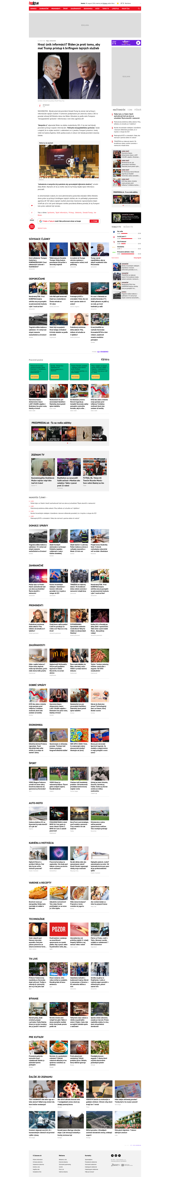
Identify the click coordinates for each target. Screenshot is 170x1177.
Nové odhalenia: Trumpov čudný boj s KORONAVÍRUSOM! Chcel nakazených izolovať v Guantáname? (38, 262)
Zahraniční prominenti (55, 633)
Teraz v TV (116, 227)
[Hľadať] (139, 8)
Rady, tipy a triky (74, 870)
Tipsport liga (94, 793)
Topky (47, 40)
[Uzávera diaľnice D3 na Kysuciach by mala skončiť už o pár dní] (38, 813)
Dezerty (72, 908)
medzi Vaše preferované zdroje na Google (62, 221)
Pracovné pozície (36, 360)
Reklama (62, 1155)
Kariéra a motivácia (41, 842)
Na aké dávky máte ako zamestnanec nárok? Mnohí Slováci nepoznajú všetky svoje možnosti (79, 865)
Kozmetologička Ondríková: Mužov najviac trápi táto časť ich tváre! (42, 480)
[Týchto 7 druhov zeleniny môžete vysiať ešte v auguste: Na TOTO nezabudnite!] (100, 655)
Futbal (84, 485)
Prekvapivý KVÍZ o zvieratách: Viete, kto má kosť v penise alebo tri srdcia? (55, 518)
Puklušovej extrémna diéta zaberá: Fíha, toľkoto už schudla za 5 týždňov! (55, 508)
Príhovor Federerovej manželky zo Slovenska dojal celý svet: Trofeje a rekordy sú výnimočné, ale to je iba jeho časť (37, 982)
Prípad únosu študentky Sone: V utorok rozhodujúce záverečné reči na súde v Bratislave (99, 548)
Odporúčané (94, 947)
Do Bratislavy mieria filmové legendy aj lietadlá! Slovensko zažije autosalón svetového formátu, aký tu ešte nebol (79, 404)
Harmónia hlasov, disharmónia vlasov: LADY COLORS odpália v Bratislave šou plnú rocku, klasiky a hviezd (38, 404)
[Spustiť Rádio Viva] (126, 41)
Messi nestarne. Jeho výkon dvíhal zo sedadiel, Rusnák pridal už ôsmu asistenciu (58, 981)
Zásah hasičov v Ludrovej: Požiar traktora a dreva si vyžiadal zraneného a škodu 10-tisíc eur (79, 548)
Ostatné (52, 791)
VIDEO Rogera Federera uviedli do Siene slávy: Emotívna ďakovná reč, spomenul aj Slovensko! (37, 785)
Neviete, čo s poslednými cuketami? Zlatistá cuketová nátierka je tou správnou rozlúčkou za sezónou (58, 1060)
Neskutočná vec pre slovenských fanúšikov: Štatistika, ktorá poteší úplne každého (58, 403)
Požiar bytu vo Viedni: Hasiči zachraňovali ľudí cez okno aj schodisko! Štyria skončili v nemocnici (63, 503)
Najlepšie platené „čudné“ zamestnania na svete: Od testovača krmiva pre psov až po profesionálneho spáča (100, 866)
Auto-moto (36, 803)
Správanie (50, 212)
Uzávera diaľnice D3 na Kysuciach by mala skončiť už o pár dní (38, 824)
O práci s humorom (33, 870)
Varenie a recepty (40, 882)
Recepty (31, 1067)
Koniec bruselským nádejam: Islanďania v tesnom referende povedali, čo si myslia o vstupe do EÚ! (63, 513)
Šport (65, 9)
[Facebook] (112, 1155)
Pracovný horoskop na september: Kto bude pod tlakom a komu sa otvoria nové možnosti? (59, 865)
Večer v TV (128, 227)
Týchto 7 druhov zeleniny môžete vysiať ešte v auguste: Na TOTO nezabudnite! (99, 667)
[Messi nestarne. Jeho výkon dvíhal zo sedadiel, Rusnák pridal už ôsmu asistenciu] (59, 969)
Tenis (30, 791)
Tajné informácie (61, 212)
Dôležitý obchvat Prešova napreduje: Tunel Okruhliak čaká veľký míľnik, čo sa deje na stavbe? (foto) (38, 748)
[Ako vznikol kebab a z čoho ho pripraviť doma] (100, 893)
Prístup (71, 212)
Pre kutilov (36, 1037)
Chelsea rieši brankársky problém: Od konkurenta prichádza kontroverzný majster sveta (78, 785)
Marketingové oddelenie (91, 1169)
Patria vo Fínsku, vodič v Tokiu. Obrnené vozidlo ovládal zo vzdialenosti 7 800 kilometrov (99, 941)
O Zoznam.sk (37, 1155)
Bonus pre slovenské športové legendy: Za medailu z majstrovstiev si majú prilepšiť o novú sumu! (99, 748)
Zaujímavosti (76, 9)
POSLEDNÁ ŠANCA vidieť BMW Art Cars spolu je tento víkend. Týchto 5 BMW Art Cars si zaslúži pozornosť (58, 826)
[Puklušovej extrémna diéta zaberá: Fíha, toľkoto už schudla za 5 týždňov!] (38, 616)
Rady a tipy (93, 906)
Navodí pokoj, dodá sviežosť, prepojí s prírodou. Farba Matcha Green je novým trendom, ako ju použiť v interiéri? (38, 1022)
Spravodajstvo (88, 1159)
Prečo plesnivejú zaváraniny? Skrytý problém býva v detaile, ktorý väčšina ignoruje (78, 1059)
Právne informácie (37, 1159)
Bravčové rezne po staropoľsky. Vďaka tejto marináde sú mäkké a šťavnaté (37, 905)
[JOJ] (113, 237)
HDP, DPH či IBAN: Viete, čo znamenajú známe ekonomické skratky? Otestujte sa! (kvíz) (78, 747)
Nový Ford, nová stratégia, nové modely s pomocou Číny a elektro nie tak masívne (79, 825)
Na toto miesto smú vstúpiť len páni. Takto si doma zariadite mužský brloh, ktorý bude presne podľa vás (58, 1022)
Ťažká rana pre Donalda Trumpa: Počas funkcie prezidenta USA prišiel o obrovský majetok (58, 261)
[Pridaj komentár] (32, 206)
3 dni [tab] (130, 110)
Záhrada (93, 1065)
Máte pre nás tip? (89, 1172)
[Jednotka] (113, 242)
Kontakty (88, 1155)
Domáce (33, 9)
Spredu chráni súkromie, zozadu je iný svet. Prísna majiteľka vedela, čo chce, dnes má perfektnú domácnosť (100, 1022)
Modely (72, 831)
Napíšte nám (36, 1169)
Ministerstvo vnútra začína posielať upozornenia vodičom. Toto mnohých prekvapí (99, 825)
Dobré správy (37, 685)
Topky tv (105, 9)
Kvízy (97, 9)
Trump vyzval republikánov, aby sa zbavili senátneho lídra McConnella (99, 261)
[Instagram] (116, 1155)
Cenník (61, 1167)
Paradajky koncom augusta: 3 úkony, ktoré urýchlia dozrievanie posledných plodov (99, 1059)
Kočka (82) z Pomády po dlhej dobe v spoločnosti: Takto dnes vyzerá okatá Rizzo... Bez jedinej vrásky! (99, 628)
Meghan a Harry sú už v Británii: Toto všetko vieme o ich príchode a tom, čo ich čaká (130, 218)
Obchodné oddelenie (90, 1164)
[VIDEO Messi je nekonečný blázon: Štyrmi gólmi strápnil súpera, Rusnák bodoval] (59, 773)
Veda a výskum (32, 949)
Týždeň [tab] (137, 110)
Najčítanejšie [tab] (119, 110)
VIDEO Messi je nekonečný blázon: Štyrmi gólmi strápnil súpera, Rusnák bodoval (59, 785)
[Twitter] (119, 1155)
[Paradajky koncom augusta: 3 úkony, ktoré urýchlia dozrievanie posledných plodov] (100, 1047)
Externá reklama (63, 1162)
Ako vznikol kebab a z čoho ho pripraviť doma (99, 903)
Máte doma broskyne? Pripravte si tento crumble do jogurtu (78, 904)
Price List (61, 1169)
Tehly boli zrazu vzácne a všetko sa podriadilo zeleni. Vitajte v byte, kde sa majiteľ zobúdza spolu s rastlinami (79, 1022)
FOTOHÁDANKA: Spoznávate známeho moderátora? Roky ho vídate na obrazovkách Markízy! (78, 628)
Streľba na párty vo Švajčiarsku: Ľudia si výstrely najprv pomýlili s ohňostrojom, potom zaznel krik (100, 982)
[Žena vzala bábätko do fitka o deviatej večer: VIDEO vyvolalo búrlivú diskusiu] (79, 655)
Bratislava (93, 553)
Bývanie (33, 998)
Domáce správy (38, 525)
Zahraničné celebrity (128, 214)
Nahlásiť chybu (42, 228)
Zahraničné (43, 9)
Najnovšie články (37, 497)
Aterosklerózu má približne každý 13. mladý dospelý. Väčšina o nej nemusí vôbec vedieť (79, 941)
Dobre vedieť (32, 410)
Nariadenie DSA (37, 1172)
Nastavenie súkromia (38, 1164)
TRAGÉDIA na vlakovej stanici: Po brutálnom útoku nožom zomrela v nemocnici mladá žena (78, 587)
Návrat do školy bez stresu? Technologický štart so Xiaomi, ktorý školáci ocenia (98, 707)
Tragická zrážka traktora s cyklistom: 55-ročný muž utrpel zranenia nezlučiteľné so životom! (38, 548)
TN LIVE (33, 958)
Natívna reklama (63, 1172)
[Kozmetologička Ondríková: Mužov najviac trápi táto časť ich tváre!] (43, 467)
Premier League (74, 791)
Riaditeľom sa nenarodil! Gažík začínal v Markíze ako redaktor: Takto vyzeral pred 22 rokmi (68, 482)
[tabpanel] (126, 129)
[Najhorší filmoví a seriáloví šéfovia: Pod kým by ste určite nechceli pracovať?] (38, 853)
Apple (51, 949)
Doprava (31, 829)
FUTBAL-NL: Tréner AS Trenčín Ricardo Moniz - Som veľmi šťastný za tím (93, 480)
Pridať (95, 221)
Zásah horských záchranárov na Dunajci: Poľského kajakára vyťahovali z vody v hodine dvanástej (58, 549)
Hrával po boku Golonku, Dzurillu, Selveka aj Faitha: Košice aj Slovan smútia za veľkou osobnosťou (99, 786)
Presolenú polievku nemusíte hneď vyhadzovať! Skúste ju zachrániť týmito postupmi (36, 1060)
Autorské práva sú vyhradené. (119, 1161)
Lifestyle (115, 9)
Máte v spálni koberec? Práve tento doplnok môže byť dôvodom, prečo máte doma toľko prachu (38, 667)
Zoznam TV (37, 454)
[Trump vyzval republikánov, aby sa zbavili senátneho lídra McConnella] (100, 249)
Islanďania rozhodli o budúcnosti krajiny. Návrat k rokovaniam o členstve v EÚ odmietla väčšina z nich (79, 982)
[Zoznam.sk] (116, 1165)
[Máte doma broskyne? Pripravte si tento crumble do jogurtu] (79, 893)
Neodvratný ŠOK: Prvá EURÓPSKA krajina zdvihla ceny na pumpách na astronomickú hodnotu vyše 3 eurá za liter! (100, 588)
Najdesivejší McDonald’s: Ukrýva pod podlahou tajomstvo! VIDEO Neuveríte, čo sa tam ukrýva (58, 668)
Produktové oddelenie (91, 1162)
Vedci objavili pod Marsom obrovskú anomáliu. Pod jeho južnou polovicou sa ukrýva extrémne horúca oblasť (37, 942)
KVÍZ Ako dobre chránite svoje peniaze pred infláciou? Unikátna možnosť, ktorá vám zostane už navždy (99, 404)
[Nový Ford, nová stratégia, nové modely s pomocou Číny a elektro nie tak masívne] (79, 813)
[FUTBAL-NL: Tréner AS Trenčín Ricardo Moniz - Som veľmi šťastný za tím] (95, 467)
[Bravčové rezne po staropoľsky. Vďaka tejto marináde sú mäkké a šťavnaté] (38, 893)
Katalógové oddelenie (91, 1167)
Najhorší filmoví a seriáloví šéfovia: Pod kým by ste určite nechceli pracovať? (36, 865)
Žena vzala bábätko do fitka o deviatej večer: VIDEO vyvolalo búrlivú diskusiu (78, 667)
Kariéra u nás (36, 1167)
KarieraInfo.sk (53, 870)
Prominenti (55, 9)
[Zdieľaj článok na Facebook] (32, 213)
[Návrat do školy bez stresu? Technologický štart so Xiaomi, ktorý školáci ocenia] (100, 695)
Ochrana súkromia (37, 1162)
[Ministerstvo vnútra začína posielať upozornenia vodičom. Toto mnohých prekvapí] (100, 813)
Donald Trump (88, 212)
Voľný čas (125, 9)
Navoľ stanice (115, 258)
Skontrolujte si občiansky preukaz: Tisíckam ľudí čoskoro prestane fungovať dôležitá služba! (58, 747)
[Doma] (113, 247)
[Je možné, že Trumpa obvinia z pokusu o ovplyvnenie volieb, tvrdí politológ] (79, 249)
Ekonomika (88, 9)
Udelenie (78, 212)
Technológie (37, 919)
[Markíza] (113, 232)
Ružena (105, 3)
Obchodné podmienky (65, 1164)
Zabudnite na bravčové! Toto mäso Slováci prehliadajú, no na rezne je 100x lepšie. (58, 905)
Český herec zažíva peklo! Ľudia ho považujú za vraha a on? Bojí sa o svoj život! (58, 627)
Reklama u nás (63, 1159)
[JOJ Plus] (113, 252)
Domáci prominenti (33, 633)
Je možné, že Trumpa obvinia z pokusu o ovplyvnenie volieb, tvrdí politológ (79, 261)
